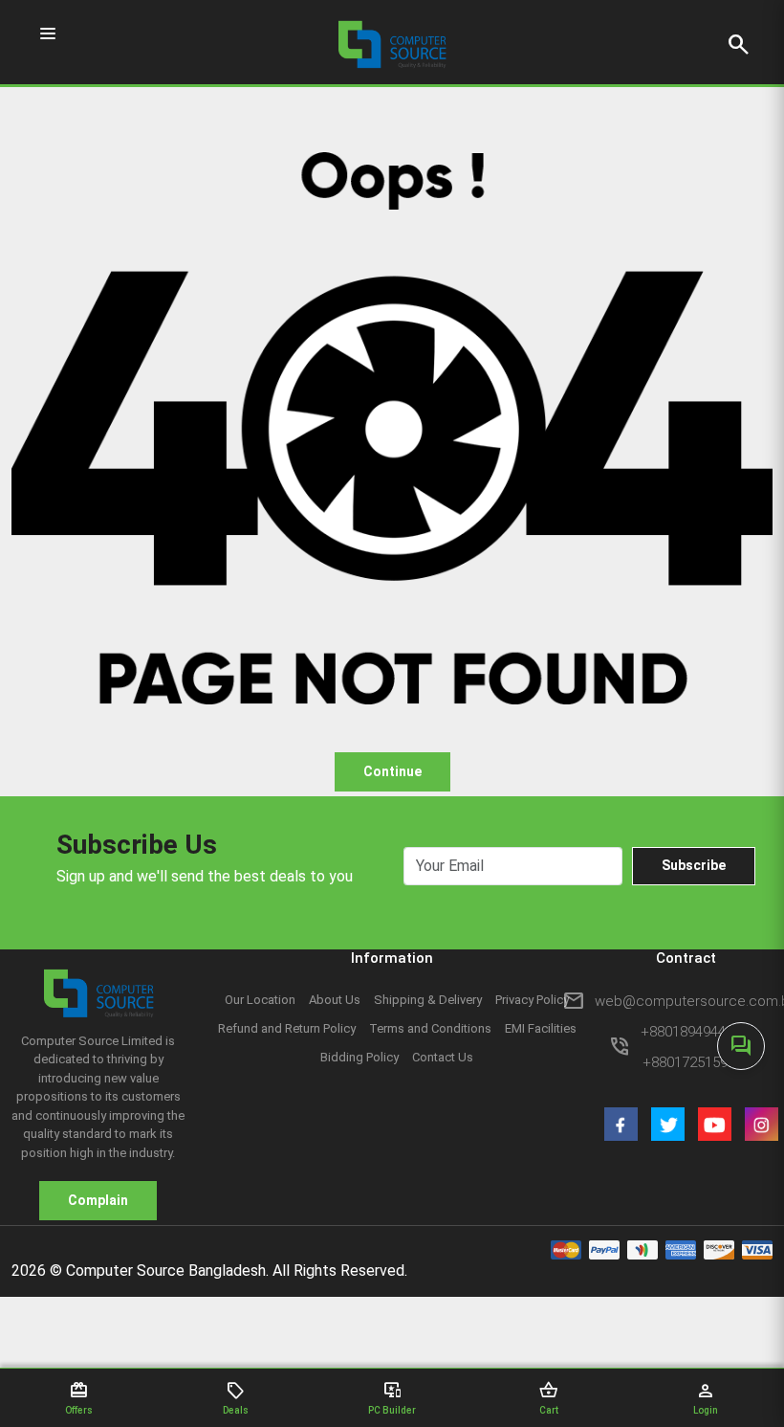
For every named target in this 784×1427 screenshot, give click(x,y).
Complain (98, 1200)
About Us (334, 999)
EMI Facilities (541, 1028)
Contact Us (442, 1057)
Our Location (260, 999)
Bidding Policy (359, 1057)
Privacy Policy (532, 999)
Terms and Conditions (430, 1028)
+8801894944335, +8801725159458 (696, 1047)
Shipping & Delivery (428, 999)
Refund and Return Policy (287, 1028)
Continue (392, 771)
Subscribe (694, 865)
